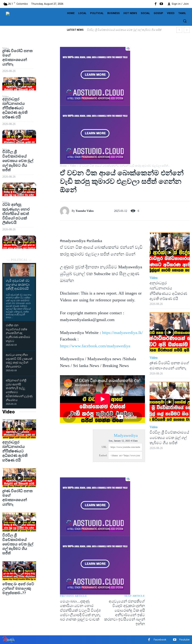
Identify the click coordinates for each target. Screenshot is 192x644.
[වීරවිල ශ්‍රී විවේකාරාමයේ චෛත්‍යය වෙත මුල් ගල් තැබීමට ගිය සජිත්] (19, 189)
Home (63, 165)
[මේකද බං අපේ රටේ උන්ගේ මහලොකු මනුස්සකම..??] (19, 570)
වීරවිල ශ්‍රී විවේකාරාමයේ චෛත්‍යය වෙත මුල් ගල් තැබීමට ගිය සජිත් (124, 29)
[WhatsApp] (48, 84)
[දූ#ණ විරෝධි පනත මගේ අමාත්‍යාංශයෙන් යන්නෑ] (19, 84)
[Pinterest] (48, 73)
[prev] (179, 30)
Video (8, 412)
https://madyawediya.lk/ (122, 332)
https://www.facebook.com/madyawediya (95, 346)
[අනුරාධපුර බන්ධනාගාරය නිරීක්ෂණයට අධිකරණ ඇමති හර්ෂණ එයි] (19, 136)
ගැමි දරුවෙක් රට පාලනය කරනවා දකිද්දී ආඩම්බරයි (18, 284)
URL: (104, 447)
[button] (185, 21)
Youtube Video (85, 211)
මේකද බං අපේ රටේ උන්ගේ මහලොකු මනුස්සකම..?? (18, 588)
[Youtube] (161, 4)
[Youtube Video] (66, 211)
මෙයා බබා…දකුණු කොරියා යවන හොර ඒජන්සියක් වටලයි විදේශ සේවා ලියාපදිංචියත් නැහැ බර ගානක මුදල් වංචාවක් (80, 610)
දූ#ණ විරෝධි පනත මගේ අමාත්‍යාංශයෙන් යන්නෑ (17, 497)
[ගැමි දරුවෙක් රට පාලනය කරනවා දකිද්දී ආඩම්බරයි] (19, 270)
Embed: (103, 455)
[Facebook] (156, 4)
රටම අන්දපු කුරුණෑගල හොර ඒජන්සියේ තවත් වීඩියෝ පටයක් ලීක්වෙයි (16, 213)
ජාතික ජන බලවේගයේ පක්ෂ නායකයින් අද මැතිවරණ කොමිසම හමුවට (18, 333)
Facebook (160, 639)
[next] (187, 30)
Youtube (184, 639)
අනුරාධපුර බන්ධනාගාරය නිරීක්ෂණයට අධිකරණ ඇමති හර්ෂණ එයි (14, 108)
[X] (48, 62)
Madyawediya (126, 435)
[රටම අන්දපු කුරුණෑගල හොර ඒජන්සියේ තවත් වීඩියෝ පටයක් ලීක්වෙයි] (19, 242)
